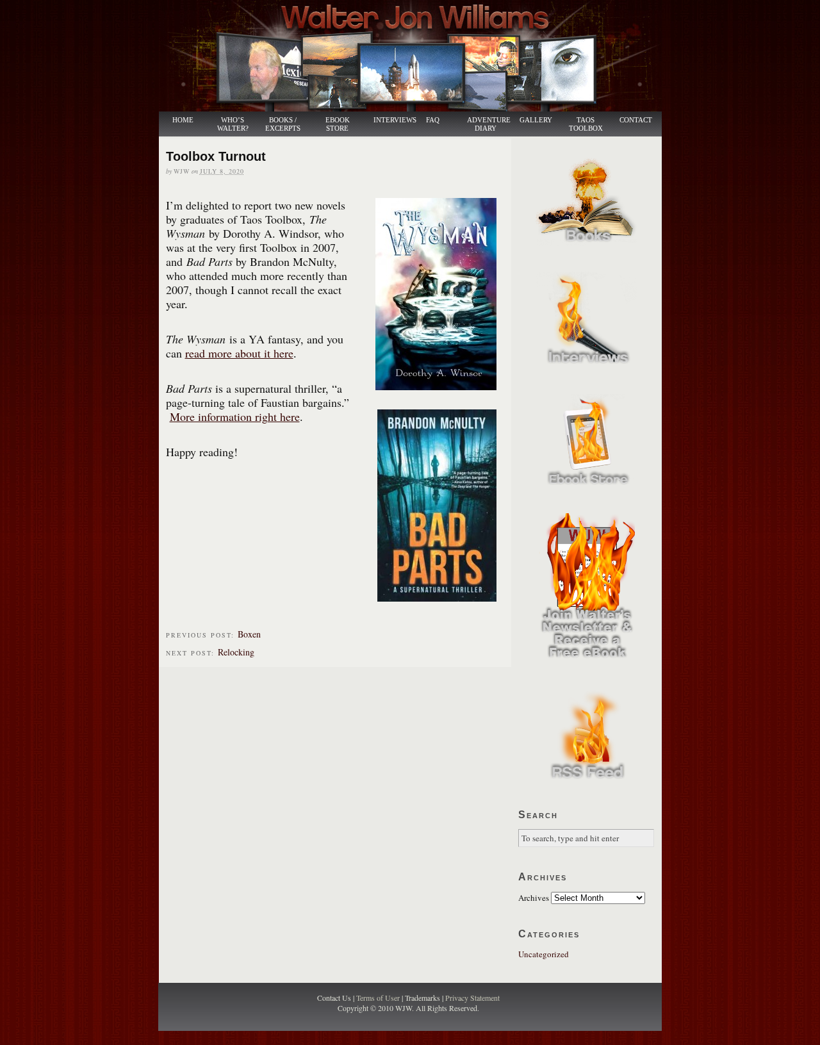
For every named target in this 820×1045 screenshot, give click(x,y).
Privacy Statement (472, 997)
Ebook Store (337, 124)
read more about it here (239, 353)
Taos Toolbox (586, 124)
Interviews (388, 120)
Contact (635, 120)
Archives (533, 897)
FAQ (432, 120)
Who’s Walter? (233, 124)
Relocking (236, 652)
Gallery (536, 120)
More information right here (235, 416)
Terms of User (379, 997)
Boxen (249, 634)
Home (182, 120)
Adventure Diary (488, 124)
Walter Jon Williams (417, 55)
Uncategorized (543, 954)
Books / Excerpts (282, 124)
